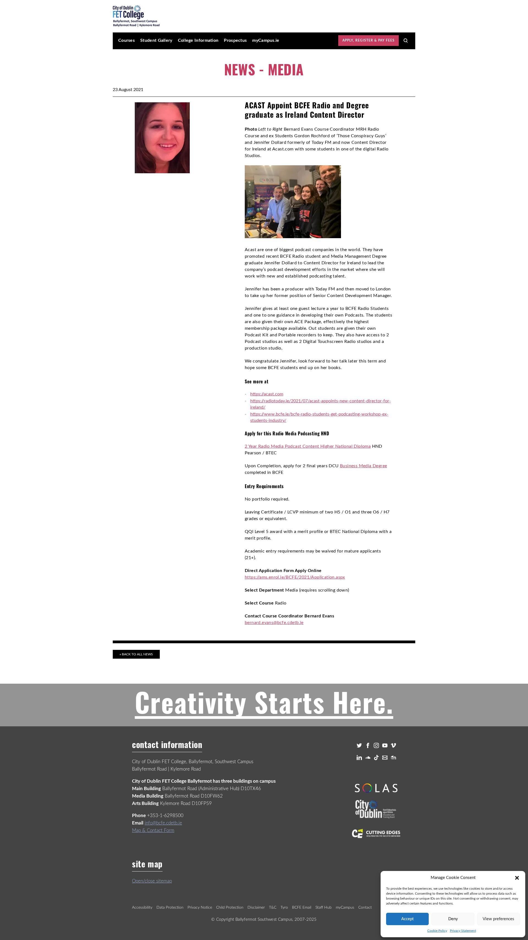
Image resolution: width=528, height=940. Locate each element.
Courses (126, 40)
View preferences (498, 919)
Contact (365, 907)
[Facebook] (367, 745)
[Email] (384, 757)
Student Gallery (156, 40)
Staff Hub (323, 907)
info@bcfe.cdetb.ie (163, 823)
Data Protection (169, 907)
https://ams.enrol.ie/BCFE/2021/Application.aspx (295, 577)
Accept (407, 919)
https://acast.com (266, 394)
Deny (453, 919)
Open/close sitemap (152, 881)
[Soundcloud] (367, 757)
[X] (359, 745)
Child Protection (229, 907)
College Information (198, 40)
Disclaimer (256, 907)
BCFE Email (301, 907)
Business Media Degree (363, 466)
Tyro (284, 907)
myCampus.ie (265, 40)
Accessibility (142, 907)
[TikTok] (376, 757)
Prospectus (235, 40)
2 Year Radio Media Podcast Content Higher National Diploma (308, 446)
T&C (272, 907)
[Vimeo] (393, 745)
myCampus (345, 907)
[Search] (405, 40)
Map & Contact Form (153, 830)
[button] (517, 878)
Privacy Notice (200, 907)
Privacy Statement (463, 930)
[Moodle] (393, 757)
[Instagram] (376, 745)
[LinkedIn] (359, 757)
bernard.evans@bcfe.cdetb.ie (274, 622)
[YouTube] (384, 745)
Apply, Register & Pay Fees (368, 40)
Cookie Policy (437, 930)
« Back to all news (136, 654)
